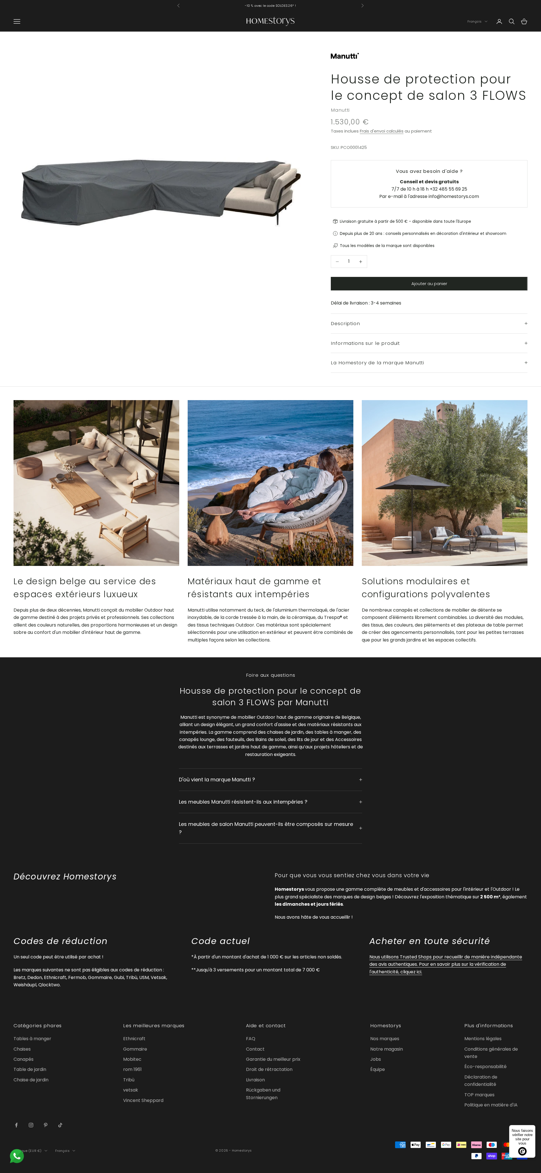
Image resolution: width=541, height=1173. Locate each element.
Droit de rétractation (269, 1069)
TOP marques (479, 1095)
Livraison (255, 1080)
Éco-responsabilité (485, 1066)
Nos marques (384, 1038)
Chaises (22, 1049)
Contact (255, 1049)
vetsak (130, 1090)
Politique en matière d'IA (491, 1105)
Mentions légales (483, 1038)
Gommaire (135, 1049)
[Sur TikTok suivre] (60, 1125)
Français (474, 21)
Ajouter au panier (429, 283)
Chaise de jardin (31, 1080)
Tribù (128, 1080)
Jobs (375, 1059)
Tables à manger (32, 1038)
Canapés (24, 1059)
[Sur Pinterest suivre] (45, 1125)
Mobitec (132, 1059)
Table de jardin (30, 1069)
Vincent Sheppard (143, 1100)
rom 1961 (132, 1069)
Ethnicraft (134, 1038)
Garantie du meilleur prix (273, 1059)
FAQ (250, 1038)
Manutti (340, 110)
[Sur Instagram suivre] (31, 1125)
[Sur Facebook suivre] (16, 1125)
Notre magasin (386, 1049)
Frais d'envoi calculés (381, 131)
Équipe (377, 1069)
